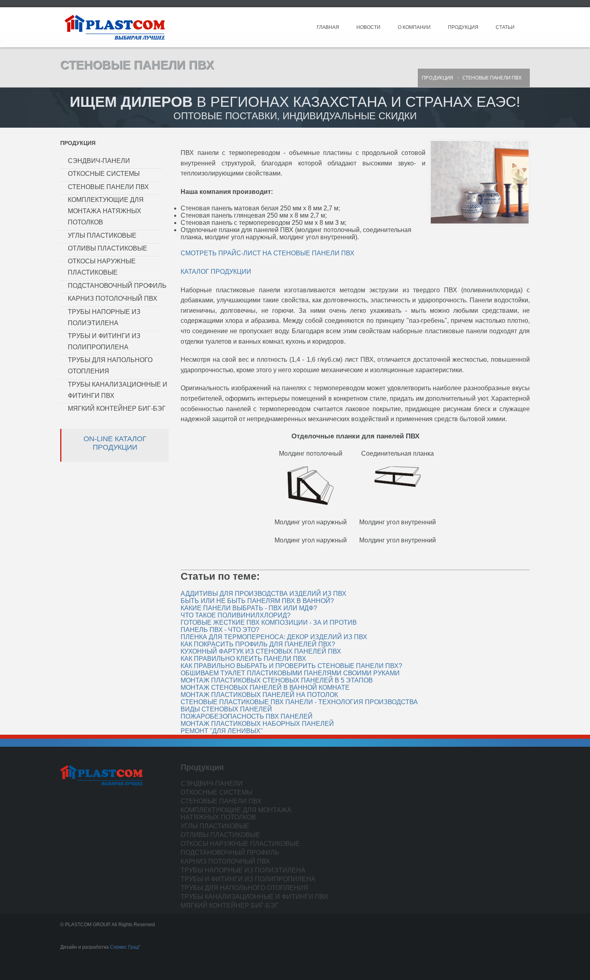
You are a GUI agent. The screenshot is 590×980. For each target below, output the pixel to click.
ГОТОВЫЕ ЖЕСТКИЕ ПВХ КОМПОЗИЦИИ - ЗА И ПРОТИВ (269, 622)
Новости (368, 27)
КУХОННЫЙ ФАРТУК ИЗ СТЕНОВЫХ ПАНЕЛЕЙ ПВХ (261, 651)
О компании (414, 27)
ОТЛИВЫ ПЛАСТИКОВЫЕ (107, 248)
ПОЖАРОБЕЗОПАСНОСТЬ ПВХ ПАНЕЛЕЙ (247, 716)
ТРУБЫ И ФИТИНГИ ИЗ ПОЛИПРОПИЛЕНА (248, 879)
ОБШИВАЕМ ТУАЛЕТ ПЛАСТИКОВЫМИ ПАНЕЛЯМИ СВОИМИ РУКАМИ (290, 673)
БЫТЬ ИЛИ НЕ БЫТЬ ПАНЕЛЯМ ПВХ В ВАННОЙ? (257, 600)
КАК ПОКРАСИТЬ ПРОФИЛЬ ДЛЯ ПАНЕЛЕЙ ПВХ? (258, 644)
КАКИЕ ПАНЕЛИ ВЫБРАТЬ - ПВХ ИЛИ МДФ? (249, 608)
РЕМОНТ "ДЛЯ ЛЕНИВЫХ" (222, 730)
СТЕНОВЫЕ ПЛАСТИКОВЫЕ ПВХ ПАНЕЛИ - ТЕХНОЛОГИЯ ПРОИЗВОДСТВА (299, 702)
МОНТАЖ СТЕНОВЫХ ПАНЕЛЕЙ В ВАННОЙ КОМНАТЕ (265, 687)
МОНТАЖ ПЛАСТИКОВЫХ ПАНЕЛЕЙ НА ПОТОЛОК (259, 694)
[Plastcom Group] (114, 27)
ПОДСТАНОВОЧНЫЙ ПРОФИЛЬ (117, 285)
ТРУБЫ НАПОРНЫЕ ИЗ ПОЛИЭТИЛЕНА (243, 870)
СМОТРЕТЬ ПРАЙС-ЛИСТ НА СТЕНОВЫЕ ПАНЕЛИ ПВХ (267, 253)
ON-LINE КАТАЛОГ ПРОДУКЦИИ (114, 443)
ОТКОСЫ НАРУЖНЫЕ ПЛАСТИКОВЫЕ (240, 843)
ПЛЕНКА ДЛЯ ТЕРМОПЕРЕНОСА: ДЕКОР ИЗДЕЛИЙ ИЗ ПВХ (274, 637)
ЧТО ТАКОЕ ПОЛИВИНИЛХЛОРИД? (236, 615)
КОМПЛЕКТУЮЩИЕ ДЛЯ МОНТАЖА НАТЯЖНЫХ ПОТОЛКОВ (106, 211)
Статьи (505, 27)
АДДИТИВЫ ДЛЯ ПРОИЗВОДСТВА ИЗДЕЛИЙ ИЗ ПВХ (263, 593)
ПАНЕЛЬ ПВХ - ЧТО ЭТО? (220, 629)
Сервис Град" (125, 947)
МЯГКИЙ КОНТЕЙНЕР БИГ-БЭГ (117, 408)
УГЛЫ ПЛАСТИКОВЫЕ (102, 235)
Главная (328, 27)
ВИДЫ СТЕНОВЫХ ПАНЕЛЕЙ (226, 709)
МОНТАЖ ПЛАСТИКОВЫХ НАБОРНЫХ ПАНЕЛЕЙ (257, 723)
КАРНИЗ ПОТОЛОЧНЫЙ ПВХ (112, 298)
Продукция (463, 27)
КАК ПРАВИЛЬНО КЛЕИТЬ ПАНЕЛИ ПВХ (243, 658)
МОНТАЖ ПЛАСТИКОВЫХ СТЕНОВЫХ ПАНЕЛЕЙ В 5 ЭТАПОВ (277, 680)
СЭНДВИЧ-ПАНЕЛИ (99, 160)
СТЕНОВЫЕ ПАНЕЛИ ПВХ (108, 186)
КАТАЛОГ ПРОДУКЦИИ (216, 271)
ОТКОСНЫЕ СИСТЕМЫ (104, 173)
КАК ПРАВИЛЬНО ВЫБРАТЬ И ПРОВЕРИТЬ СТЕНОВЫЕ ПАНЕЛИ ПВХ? (291, 665)
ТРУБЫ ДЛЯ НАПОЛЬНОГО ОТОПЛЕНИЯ (244, 887)
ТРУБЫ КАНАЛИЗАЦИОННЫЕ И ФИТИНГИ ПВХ (254, 896)
